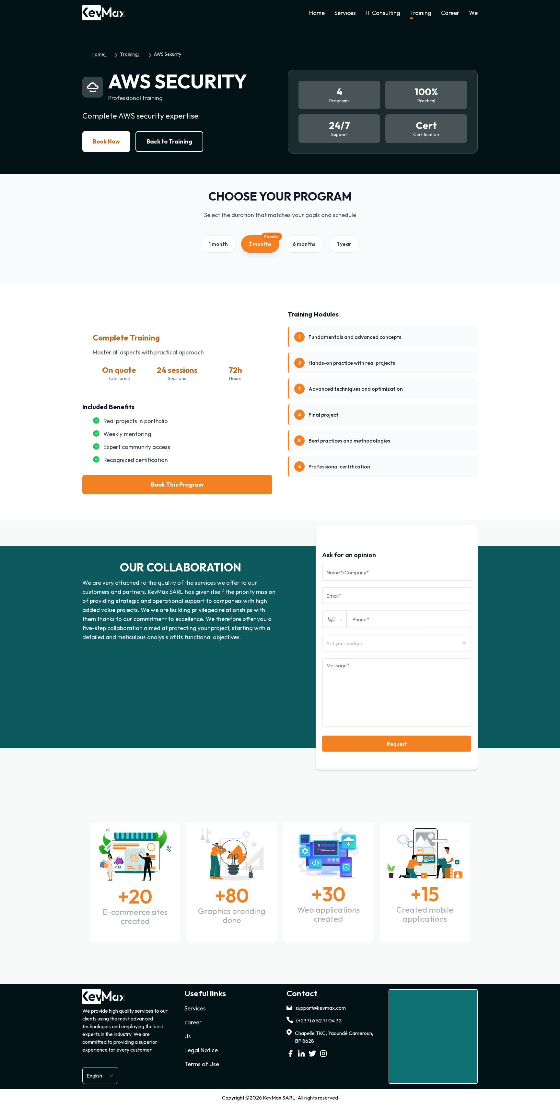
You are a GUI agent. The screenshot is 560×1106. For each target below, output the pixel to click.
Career (450, 13)
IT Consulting (383, 13)
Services (345, 13)
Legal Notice (201, 1050)
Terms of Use (201, 1064)
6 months (304, 244)
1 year (344, 244)
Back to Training (169, 141)
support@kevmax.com (321, 1008)
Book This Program (177, 484)
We (473, 13)
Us (187, 1036)
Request (397, 744)
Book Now (106, 141)
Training (420, 13)
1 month (218, 244)
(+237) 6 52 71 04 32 (319, 1020)
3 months (264, 241)
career (193, 1022)
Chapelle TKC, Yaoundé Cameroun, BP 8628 (334, 1037)
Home (317, 13)
